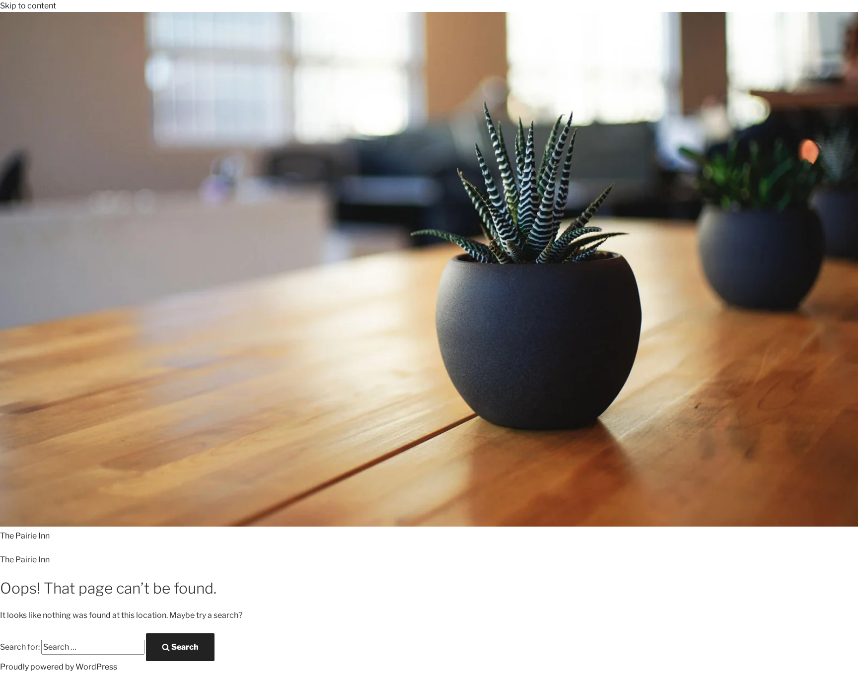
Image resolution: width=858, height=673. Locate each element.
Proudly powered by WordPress (58, 667)
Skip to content (28, 5)
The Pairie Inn (25, 535)
